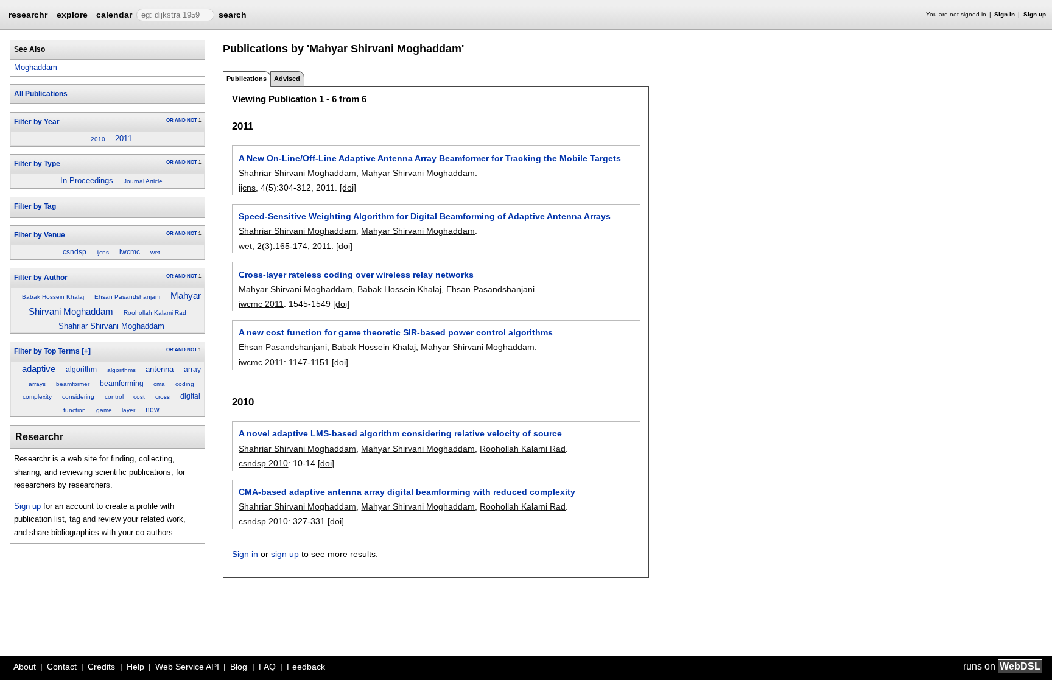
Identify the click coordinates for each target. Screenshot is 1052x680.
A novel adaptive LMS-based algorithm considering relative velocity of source (400, 433)
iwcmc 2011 (261, 304)
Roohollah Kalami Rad (155, 312)
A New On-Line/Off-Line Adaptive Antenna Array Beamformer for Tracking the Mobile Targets (430, 158)
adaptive (38, 369)
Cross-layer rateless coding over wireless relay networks (356, 274)
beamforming (122, 383)
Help (135, 666)
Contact (62, 666)
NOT (192, 120)
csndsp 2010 (263, 463)
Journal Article (143, 181)
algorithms (121, 369)
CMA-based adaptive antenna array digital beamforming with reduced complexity (407, 492)
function (74, 410)
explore (72, 14)
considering (78, 396)
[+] (86, 351)
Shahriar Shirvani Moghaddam (111, 326)
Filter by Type (37, 163)
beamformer (72, 383)
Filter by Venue (39, 235)
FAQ (267, 666)
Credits (101, 666)
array (192, 369)
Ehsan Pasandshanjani (127, 296)
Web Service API (187, 666)
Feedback (306, 666)
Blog (238, 666)
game (104, 410)
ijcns (103, 252)
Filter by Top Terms (47, 351)
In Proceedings (86, 180)
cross (162, 396)
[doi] (348, 187)
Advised (287, 78)
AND (180, 120)
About (24, 666)
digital (190, 396)
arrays (37, 383)
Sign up (1034, 14)
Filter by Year (37, 121)
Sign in (1004, 14)
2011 (123, 138)
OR (170, 120)
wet (155, 252)
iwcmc (129, 252)
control (114, 396)
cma (159, 383)
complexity (37, 396)
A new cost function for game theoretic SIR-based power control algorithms (396, 332)
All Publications (41, 93)
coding (184, 383)
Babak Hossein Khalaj (53, 296)
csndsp (74, 252)
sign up (285, 554)
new (153, 409)
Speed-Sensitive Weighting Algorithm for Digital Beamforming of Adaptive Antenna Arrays (425, 216)
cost (139, 396)
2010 (98, 139)
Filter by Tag (35, 206)
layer (128, 410)
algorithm (81, 369)
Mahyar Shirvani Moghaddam (418, 173)
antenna (160, 369)
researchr (28, 14)
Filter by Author (41, 277)
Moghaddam (35, 67)
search (233, 14)
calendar (114, 14)
